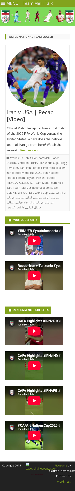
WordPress (64, 481)
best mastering (37, 474)
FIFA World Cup (48, 163)
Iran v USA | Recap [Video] (30, 115)
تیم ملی (54, 192)
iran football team (54, 168)
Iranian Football (46, 178)
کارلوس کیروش (15, 207)
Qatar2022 (25, 182)
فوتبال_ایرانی (33, 207)
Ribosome (60, 465)
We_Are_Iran (25, 192)
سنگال (11, 202)
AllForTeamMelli (40, 158)
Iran (22, 168)
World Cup (16, 158)
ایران (63, 192)
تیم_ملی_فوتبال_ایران (41, 202)
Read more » (29, 150)
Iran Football (34, 168)
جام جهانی (22, 202)
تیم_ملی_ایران (34, 197)
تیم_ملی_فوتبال (16, 197)
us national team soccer (44, 187)
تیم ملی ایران (51, 197)
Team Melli (41, 182)
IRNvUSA (12, 182)
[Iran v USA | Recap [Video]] (37, 77)
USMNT (11, 192)
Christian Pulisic (27, 163)
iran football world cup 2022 (24, 173)
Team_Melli (20, 187)
